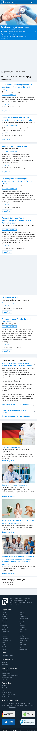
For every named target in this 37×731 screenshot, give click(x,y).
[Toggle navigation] (34, 2)
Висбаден (5, 638)
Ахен (21, 642)
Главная (3, 71)
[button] (35, 31)
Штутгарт (5, 618)
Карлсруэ (22, 634)
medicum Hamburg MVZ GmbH (15, 146)
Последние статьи (7, 655)
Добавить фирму (7, 673)
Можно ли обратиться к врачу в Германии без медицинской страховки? (16, 406)
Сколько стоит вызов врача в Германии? (16, 416)
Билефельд (5, 631)
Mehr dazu (12, 707)
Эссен (4, 623)
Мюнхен (22, 614)
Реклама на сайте (7, 677)
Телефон (6, 104)
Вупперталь (23, 629)
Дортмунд (22, 621)
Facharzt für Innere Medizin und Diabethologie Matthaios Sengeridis (17, 119)
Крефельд (22, 647)
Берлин (22, 612)
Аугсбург (22, 636)
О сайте (4, 662)
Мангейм (4, 636)
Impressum (5, 696)
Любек (4, 649)
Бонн (21, 631)
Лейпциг (4, 621)
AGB (3, 690)
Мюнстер (5, 634)
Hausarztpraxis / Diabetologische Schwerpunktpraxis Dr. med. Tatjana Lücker (17, 181)
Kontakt (4, 685)
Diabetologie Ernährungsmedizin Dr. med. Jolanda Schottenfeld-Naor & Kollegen (17, 87)
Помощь (4, 679)
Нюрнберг (5, 627)
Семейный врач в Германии (14, 485)
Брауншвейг (23, 640)
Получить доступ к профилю (10, 675)
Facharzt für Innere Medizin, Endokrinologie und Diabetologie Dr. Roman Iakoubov (17, 220)
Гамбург (4, 614)
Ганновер (22, 625)
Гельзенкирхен (6, 640)
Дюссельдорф (24, 618)
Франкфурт (23, 616)
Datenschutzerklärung (8, 694)
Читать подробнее (8, 461)
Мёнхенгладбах (24, 638)
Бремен (22, 623)
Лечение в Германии (11, 447)
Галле (3, 645)
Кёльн (4, 616)
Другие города (24, 649)
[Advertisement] (18, 50)
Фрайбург (5, 647)
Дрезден (4, 625)
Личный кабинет (7, 671)
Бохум (4, 629)
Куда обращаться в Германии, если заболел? (14, 411)
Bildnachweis (6, 688)
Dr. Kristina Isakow (9, 298)
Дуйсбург (22, 627)
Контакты (5, 664)
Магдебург (23, 645)
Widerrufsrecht (6, 692)
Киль (3, 642)
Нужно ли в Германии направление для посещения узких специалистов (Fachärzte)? (17, 365)
